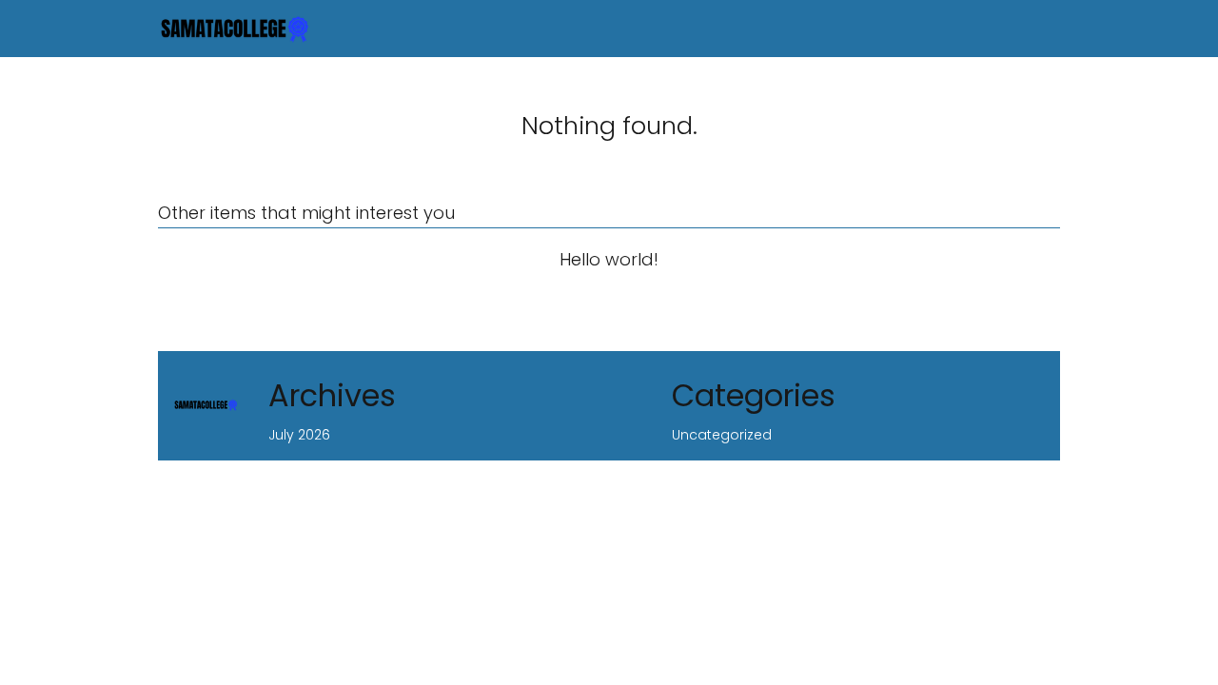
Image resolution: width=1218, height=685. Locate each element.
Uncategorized (722, 434)
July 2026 (299, 434)
